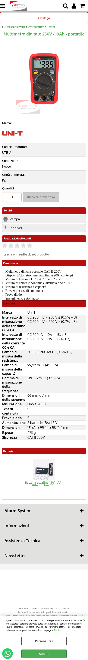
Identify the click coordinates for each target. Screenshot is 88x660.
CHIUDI (84, 620)
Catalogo (44, 18)
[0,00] (83, 6)
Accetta (44, 654)
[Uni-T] (12, 138)
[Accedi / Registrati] (74, 6)
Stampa (14, 219)
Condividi (16, 228)
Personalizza (44, 641)
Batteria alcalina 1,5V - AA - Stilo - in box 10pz (44, 484)
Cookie (57, 630)
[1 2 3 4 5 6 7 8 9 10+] (12, 197)
